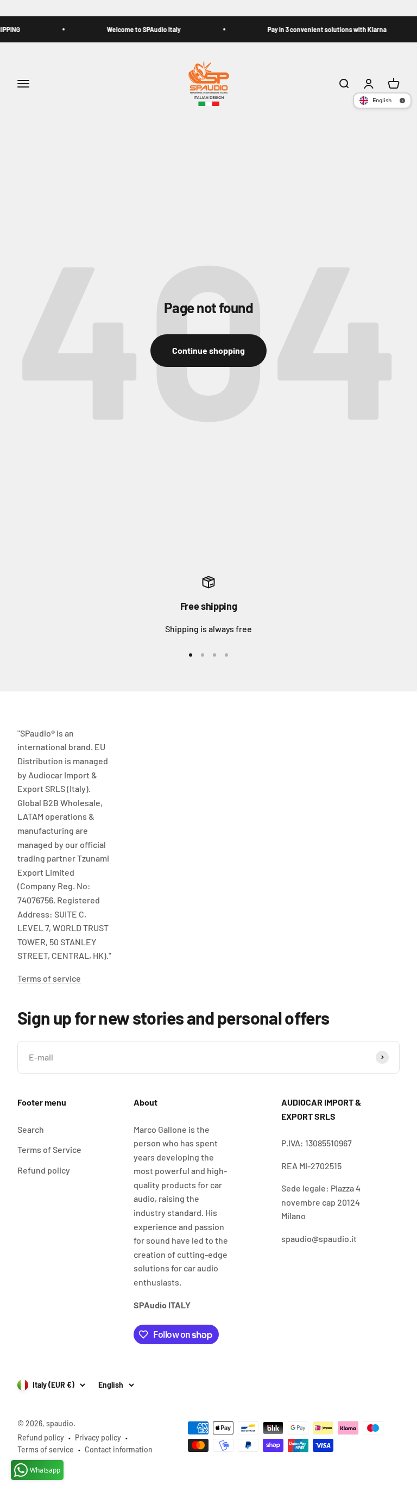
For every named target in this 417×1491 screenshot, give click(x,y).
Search (30, 1129)
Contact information (119, 1449)
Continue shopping (208, 350)
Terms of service (49, 978)
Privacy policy (98, 1437)
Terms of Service (49, 1149)
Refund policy (43, 1170)
